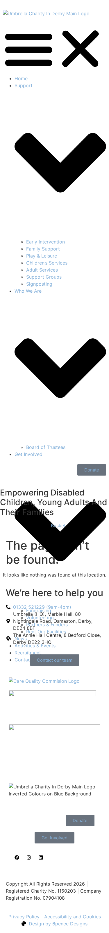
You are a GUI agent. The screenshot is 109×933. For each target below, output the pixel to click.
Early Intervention (45, 242)
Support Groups (44, 277)
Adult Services (42, 270)
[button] (54, 49)
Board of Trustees (45, 447)
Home (21, 78)
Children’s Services (46, 263)
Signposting (39, 284)
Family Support (43, 249)
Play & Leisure (41, 256)
